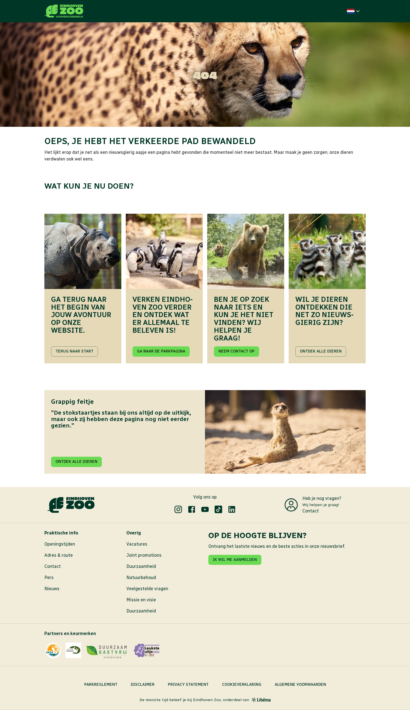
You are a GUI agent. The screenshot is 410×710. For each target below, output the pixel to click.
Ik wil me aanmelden (235, 559)
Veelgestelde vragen (147, 588)
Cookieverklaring (241, 684)
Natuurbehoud (141, 577)
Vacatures (136, 544)
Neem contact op (236, 351)
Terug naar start (74, 351)
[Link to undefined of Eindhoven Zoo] (178, 509)
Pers (49, 577)
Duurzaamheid (141, 566)
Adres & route (58, 555)
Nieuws (51, 588)
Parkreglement (100, 684)
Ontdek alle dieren (321, 351)
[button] (354, 11)
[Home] (63, 11)
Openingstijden (59, 544)
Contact (310, 511)
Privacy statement (188, 684)
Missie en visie (141, 599)
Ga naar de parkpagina (161, 351)
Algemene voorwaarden (300, 684)
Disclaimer (143, 684)
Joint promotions (143, 555)
